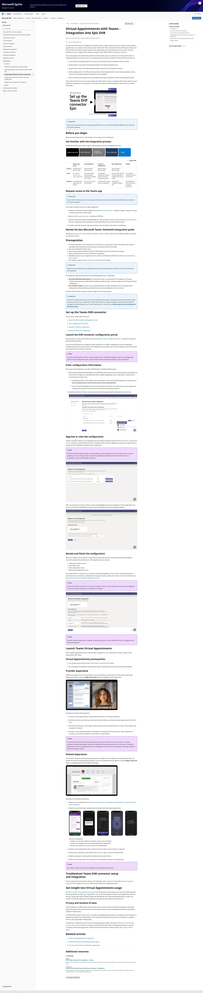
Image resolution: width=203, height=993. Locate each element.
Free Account (196, 18)
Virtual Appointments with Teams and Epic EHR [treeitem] (17, 74)
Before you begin (174, 26)
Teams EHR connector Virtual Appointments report (84, 942)
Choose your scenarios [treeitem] (9, 38)
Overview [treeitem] (6, 64)
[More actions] (135, 23)
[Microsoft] (3, 14)
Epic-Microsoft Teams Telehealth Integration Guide (88, 234)
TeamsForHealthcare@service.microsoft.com (123, 220)
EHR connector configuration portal (109, 339)
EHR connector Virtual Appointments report (81, 892)
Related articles (174, 40)
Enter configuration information (78, 323)
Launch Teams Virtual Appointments (179, 33)
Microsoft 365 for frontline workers (89, 23)
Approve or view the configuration (79, 327)
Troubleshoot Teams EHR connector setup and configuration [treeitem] (16, 78)
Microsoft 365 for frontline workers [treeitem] (12, 32)
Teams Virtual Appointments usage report (81, 938)
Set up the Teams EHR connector (178, 31)
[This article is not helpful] (185, 46)
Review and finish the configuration (79, 330)
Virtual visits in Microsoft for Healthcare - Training (79, 960)
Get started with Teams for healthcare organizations (84, 945)
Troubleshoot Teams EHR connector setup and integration (182, 35)
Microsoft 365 (74, 23)
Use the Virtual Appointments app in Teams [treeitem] (16, 66)
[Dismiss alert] (200, 3)
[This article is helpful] (183, 46)
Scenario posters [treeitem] (7, 40)
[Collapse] (33, 22)
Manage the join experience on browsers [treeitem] (15, 82)
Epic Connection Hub (105, 210)
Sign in (199, 14)
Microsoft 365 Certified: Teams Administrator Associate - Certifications (85, 968)
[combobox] (18, 25)
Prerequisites (173, 28)
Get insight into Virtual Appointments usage (181, 38)
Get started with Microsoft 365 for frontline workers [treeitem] (17, 35)
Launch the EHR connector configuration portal (83, 320)
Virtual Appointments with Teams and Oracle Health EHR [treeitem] (18, 70)
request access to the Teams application (78, 175)
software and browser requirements (93, 260)
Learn (67, 23)
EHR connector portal (81, 216)
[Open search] (195, 13)
